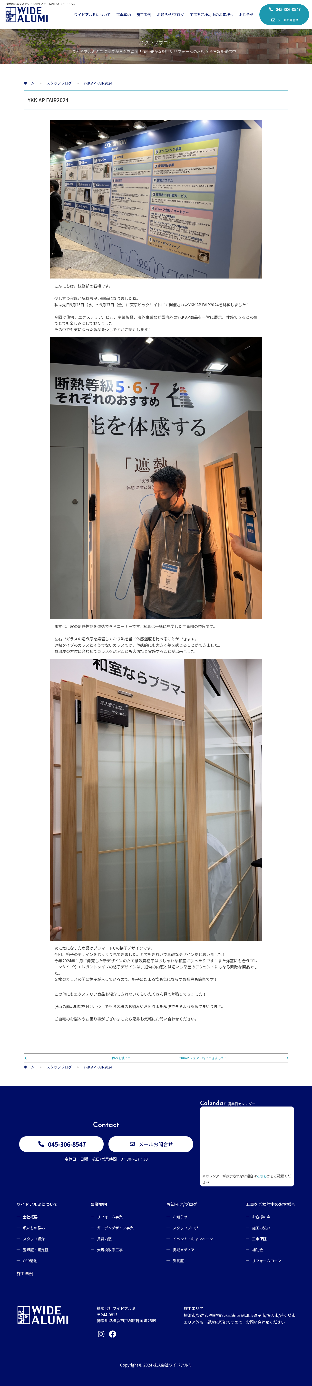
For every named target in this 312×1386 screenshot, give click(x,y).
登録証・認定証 (36, 1249)
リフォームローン (266, 1260)
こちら (262, 1175)
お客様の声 (261, 1216)
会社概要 (30, 1216)
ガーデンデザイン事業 (115, 1227)
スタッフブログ (185, 1227)
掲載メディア (184, 1249)
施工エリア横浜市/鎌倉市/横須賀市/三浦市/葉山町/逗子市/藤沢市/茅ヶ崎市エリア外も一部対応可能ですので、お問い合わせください (239, 1315)
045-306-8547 (288, 9)
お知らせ (180, 1216)
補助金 (257, 1249)
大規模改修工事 (110, 1249)
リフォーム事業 (110, 1216)
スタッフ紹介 (34, 1238)
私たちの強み (34, 1227)
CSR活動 (30, 1260)
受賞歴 (178, 1260)
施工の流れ (261, 1227)
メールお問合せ (288, 20)
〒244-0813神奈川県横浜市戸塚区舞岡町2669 (126, 1317)
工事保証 (259, 1238)
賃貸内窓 (104, 1238)
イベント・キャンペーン (193, 1238)
